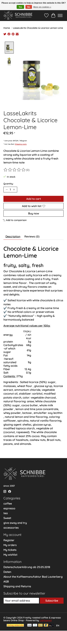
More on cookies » (42, 7)
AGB (6, 581)
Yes (20, 7)
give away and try (15, 522)
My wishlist (10, 554)
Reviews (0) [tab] (32, 236)
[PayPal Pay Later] (46, 625)
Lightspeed (46, 620)
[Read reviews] (14, 170)
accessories (11, 527)
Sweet (7, 518)
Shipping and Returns (17, 586)
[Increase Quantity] (14, 189)
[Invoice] (35, 625)
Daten (7, 572)
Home (6, 27)
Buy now (33, 213)
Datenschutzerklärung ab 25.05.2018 (26, 567)
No (28, 7)
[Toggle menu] (60, 15)
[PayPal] (40, 625)
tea (5, 513)
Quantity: (8, 183)
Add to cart (33, 198)
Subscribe (51, 600)
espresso (9, 508)
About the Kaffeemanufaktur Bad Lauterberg (33, 576)
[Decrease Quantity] (6, 189)
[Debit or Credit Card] (51, 625)
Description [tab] (12, 236)
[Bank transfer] (29, 625)
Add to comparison (16, 220)
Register (8, 540)
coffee (7, 503)
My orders (10, 545)
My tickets (9, 550)
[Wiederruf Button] (15, 625)
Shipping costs (21, 144)
